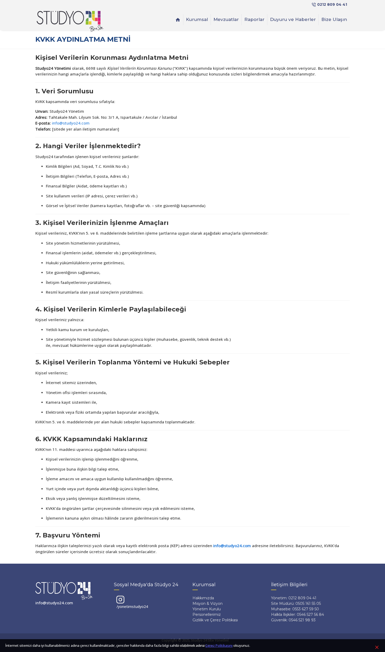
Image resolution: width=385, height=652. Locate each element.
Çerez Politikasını (219, 645)
